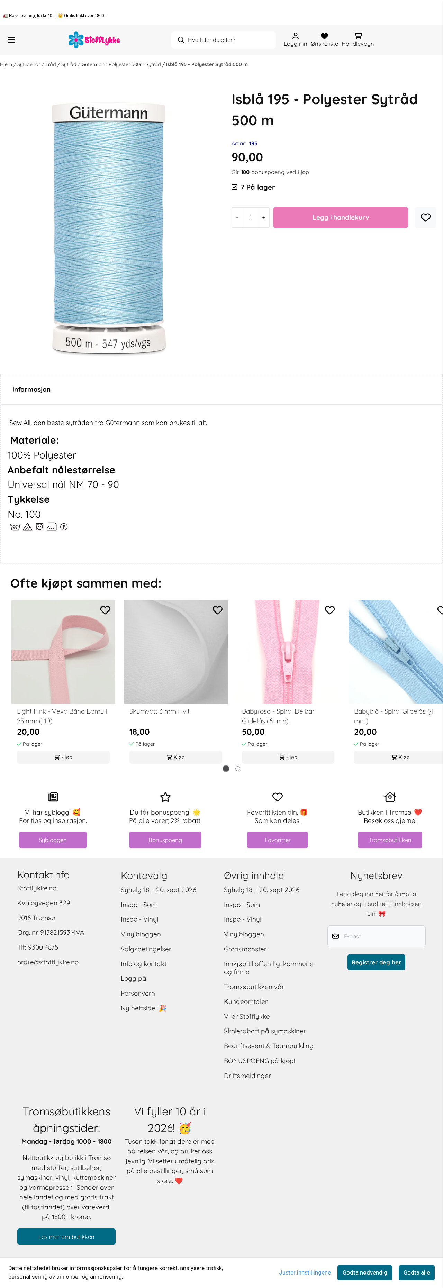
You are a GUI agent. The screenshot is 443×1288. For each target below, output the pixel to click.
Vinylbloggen (141, 934)
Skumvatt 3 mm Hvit (159, 711)
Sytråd (69, 64)
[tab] (226, 768)
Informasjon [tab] (31, 389)
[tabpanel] (63, 684)
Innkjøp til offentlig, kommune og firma (269, 968)
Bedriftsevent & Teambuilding (269, 1046)
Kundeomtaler (246, 1001)
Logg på (133, 978)
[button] (426, 217)
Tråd (51, 64)
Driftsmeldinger (247, 1075)
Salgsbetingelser (146, 949)
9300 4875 (43, 947)
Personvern (138, 993)
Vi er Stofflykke (247, 1016)
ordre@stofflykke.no (48, 962)
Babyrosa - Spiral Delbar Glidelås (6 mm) (278, 716)
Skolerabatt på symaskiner (265, 1031)
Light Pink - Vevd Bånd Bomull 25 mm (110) (62, 716)
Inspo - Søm (139, 904)
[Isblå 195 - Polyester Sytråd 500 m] (109, 227)
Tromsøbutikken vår (254, 986)
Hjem (6, 64)
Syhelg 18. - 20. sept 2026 (158, 890)
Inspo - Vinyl (139, 919)
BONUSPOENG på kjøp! (259, 1060)
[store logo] (94, 39)
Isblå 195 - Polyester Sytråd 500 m (207, 64)
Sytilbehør (29, 64)
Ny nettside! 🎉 (144, 1008)
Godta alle (417, 1272)
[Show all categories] (11, 40)
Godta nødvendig (365, 1272)
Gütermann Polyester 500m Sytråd (122, 64)
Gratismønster (245, 949)
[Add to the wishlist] (105, 610)
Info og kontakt (143, 964)
